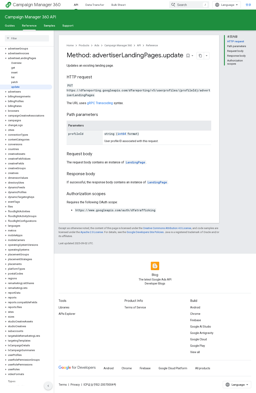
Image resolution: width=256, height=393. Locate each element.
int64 (122, 134)
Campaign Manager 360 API (30, 17)
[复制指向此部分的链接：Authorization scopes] (110, 194)
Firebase (195, 320)
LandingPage (135, 162)
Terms (63, 384)
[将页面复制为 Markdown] (200, 55)
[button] (26, 48)
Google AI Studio (200, 326)
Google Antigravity (201, 333)
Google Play (197, 345)
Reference (29, 25)
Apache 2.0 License (91, 232)
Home (70, 45)
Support (67, 25)
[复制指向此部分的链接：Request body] (96, 154)
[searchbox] (27, 38)
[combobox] (189, 4)
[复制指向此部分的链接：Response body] (99, 174)
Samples (49, 25)
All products (202, 368)
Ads (96, 45)
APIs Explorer (67, 313)
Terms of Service (135, 307)
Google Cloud (198, 339)
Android (195, 307)
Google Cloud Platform (173, 368)
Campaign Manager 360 (37, 4)
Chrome (195, 313)
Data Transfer (94, 5)
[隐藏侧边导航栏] (48, 386)
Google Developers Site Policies (145, 232)
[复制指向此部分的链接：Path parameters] (102, 115)
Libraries (64, 307)
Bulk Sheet (118, 5)
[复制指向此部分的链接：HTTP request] (96, 77)
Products (84, 45)
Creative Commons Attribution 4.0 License (167, 228)
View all (195, 352)
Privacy (75, 384)
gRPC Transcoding (100, 103)
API (76, 5)
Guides (10, 25)
